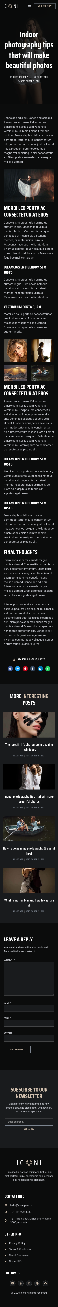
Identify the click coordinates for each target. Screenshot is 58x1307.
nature (33, 659)
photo (41, 659)
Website (8, 1033)
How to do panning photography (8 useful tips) (29, 851)
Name (7, 1003)
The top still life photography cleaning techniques (29, 747)
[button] (29, 6)
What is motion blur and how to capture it (29, 903)
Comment (9, 960)
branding (23, 659)
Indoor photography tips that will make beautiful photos (29, 799)
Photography (20, 77)
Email (7, 1018)
